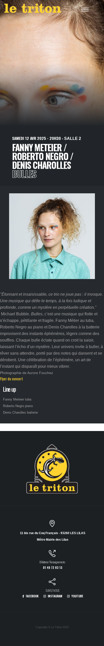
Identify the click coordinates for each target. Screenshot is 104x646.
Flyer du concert (11, 378)
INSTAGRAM (54, 596)
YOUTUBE (77, 596)
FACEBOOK (32, 596)
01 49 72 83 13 (52, 567)
